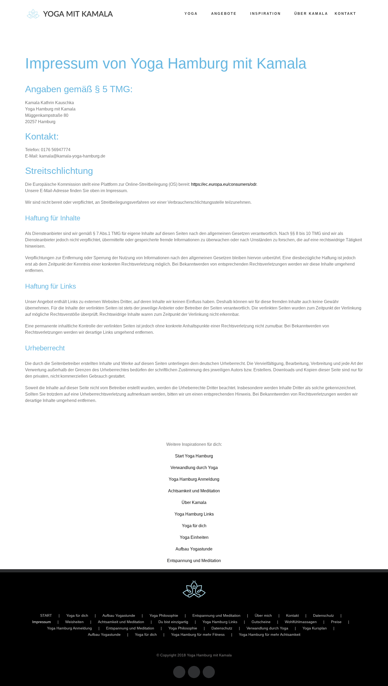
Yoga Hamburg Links (194, 514)
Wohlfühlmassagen (301, 622)
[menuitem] (194, 13)
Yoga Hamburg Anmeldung (194, 479)
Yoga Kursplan (314, 628)
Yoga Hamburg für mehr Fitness (198, 634)
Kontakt (292, 615)
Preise (336, 622)
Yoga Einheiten (194, 537)
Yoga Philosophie (163, 615)
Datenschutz (323, 615)
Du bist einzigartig (173, 622)
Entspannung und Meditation (194, 560)
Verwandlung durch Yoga (194, 467)
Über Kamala (194, 502)
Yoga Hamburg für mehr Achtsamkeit (269, 634)
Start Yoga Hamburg (194, 456)
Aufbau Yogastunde (194, 549)
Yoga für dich (194, 525)
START (46, 615)
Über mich (263, 615)
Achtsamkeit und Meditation (194, 491)
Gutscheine (261, 622)
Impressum (41, 622)
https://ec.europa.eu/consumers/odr (223, 184)
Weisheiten (74, 622)
